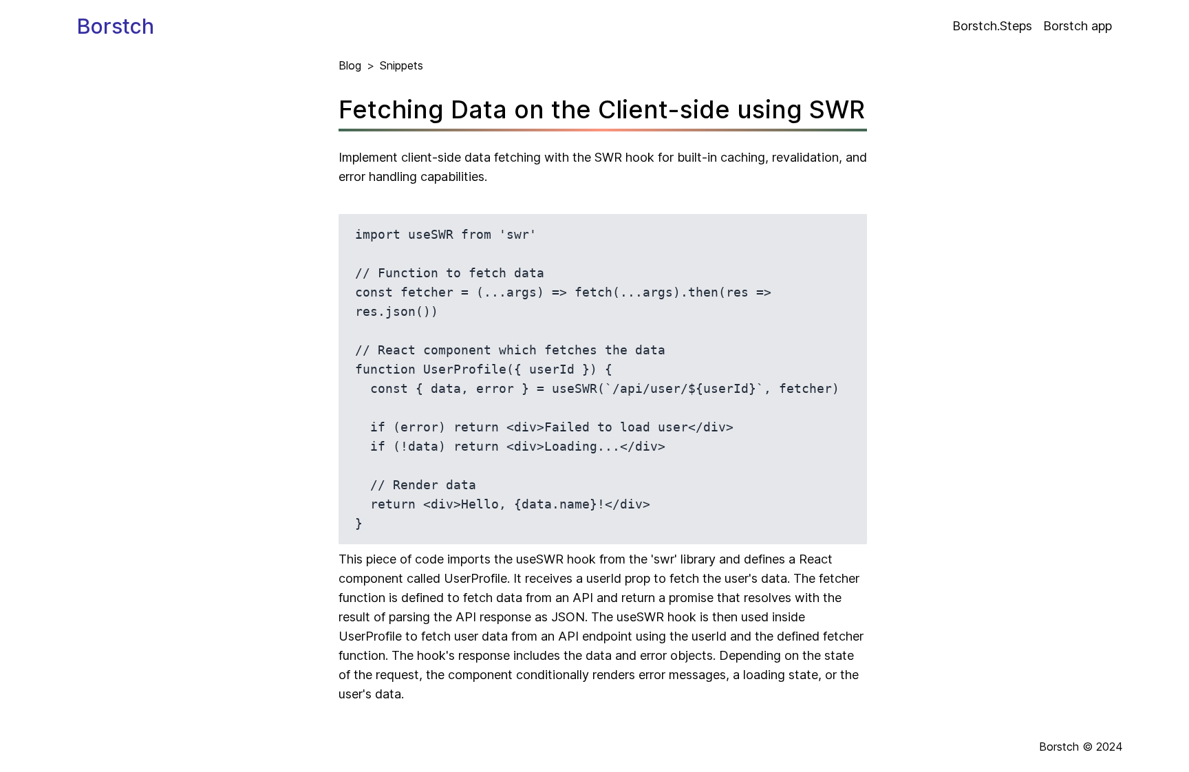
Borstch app (1077, 26)
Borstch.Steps (992, 26)
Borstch (115, 26)
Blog (350, 65)
